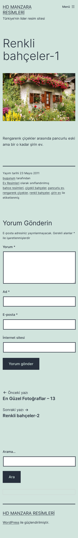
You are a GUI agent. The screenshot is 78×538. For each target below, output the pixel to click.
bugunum (9, 178)
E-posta (10, 314)
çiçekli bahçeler (35, 188)
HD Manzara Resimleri (29, 513)
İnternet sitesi (14, 338)
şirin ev (56, 193)
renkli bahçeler (40, 193)
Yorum (9, 247)
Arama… (9, 452)
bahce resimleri (13, 188)
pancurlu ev (56, 188)
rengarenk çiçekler (15, 193)
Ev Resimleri (11, 183)
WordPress (11, 522)
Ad (6, 292)
